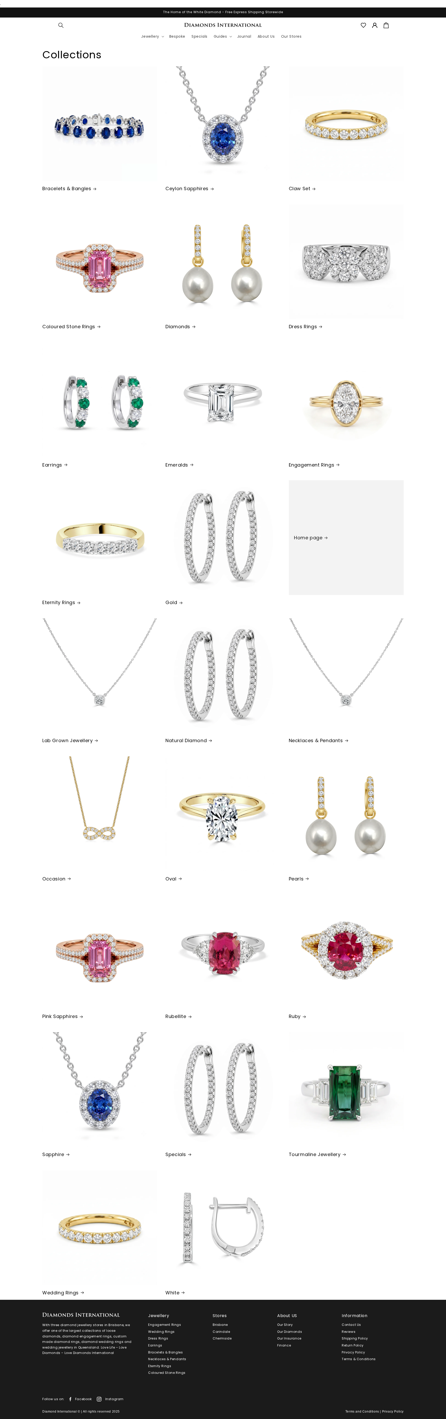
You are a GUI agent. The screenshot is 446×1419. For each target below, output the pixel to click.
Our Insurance (289, 1338)
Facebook (83, 1399)
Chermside (222, 1338)
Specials (175, 1154)
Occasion (54, 878)
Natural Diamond (186, 740)
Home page (308, 538)
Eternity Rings (58, 603)
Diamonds (177, 327)
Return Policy (353, 1345)
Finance (284, 1345)
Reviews (348, 1331)
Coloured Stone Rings (68, 327)
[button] (61, 25)
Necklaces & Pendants (316, 740)
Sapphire (53, 1154)
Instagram (114, 1399)
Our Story (285, 1324)
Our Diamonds (289, 1331)
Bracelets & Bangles (66, 188)
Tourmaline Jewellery (315, 1154)
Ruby (295, 1017)
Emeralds (176, 465)
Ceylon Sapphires (187, 188)
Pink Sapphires (60, 1017)
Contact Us (351, 1324)
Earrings (52, 465)
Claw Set (299, 188)
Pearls (296, 878)
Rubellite (175, 1017)
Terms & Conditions (359, 1359)
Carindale (221, 1331)
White (172, 1292)
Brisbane (220, 1324)
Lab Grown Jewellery (67, 740)
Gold (171, 603)
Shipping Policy (355, 1338)
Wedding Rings (60, 1292)
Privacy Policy (353, 1352)
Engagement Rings (311, 465)
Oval (170, 878)
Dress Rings (303, 327)
